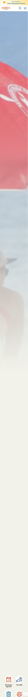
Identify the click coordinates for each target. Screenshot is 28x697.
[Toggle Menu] (24, 7)
